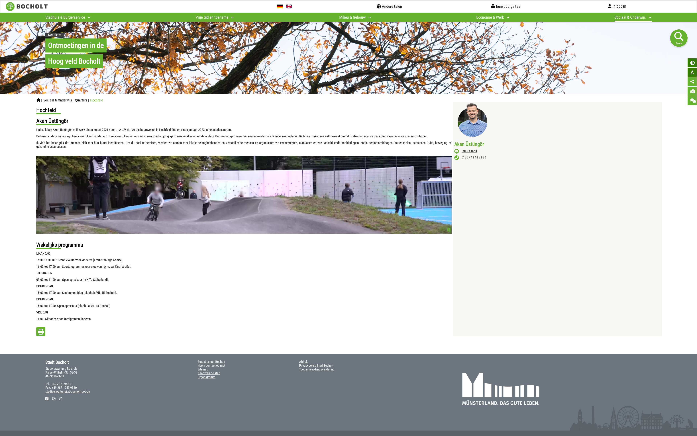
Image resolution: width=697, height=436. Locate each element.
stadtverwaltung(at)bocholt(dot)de (67, 391)
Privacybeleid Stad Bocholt (316, 365)
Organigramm (206, 377)
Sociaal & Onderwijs (57, 100)
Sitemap (203, 369)
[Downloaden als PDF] (40, 333)
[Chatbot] (692, 100)
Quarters (81, 100)
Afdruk (303, 362)
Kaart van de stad (209, 373)
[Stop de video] (449, 230)
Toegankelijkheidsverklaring (317, 369)
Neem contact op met (211, 365)
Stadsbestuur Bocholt (211, 362)
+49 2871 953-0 (61, 384)
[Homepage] (38, 100)
